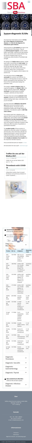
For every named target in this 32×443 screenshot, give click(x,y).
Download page (24, 145)
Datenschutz (16, 434)
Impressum (16, 432)
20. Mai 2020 (12, 170)
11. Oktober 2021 (13, 158)
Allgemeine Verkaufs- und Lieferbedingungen (16, 436)
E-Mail (25, 142)
